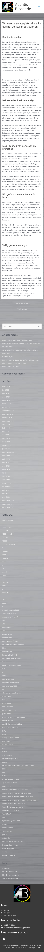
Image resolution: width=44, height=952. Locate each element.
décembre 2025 (8, 411)
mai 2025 (5, 435)
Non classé (7, 30)
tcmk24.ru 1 (6, 814)
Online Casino (7, 755)
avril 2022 (6, 497)
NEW (4, 731)
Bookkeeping (7, 651)
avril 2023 (6, 480)
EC (3, 689)
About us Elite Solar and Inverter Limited (17, 340)
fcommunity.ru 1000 (9, 696)
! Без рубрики (7, 520)
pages (4, 762)
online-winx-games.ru (10, 758)
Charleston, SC (7, 357)
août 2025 (6, 424)
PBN (4, 769)
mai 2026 (5, 393)
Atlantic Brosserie (23, 6)
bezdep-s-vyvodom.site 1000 (13, 644)
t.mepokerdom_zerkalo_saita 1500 (14, 803)
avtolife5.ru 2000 (8, 634)
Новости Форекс (8, 848)
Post (4, 772)
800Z (4, 603)
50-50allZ (5, 582)
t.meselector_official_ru (10, 810)
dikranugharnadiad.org (10, 682)
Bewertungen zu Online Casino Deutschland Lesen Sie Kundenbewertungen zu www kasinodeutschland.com (20, 363)
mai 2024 (5, 462)
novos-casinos (7, 745)
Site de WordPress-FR (10, 878)
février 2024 (6, 473)
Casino (4, 662)
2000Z (4, 555)
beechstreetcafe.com (10, 641)
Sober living (6, 786)
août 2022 (6, 490)
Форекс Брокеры (8, 855)
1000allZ (5, 531)
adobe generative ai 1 (10, 617)
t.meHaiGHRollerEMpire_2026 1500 (15, 790)
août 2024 (6, 459)
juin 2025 (5, 431)
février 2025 (6, 445)
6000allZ (5, 593)
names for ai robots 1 (10, 727)
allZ (3, 620)
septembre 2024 (8, 456)
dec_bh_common (8, 679)
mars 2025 (6, 442)
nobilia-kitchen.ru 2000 (10, 738)
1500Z (4, 541)
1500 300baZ (7, 534)
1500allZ (5, 537)
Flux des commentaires (10, 875)
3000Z (4, 572)
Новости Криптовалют (10, 845)
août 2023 (6, 476)
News (4, 734)
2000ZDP (5, 558)
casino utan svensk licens (11, 665)
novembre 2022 (8, 487)
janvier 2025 (6, 449)
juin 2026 (5, 390)
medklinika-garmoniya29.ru (12, 724)
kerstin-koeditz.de (8, 721)
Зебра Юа (6, 838)
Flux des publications (9, 871)
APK (3, 631)
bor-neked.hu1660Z (9, 655)
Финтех (5, 852)
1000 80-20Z (7, 527)
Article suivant (22, 309)
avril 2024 (6, 466)
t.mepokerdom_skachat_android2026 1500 (17, 797)
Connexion (6, 868)
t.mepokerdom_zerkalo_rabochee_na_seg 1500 (19, 800)
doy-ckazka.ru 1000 (9, 686)
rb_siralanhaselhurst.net (11, 779)
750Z (4, 600)
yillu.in (4, 834)
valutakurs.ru (7, 831)
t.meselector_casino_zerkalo (12, 807)
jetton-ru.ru (6, 714)
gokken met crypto (22, 62)
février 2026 (6, 404)
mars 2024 (6, 469)
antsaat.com (7, 627)
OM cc (4, 752)
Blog (4, 648)
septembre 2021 (8, 504)
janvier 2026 (7, 407)
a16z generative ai (9, 613)
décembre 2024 (8, 452)
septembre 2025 (8, 421)
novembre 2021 (8, 500)
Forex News (6, 703)
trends (4, 824)
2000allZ (5, 551)
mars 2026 (6, 400)
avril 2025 (6, 438)
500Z (4, 586)
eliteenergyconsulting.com (12, 693)
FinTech (5, 700)
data (4, 676)
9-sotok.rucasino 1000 (10, 610)
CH (3, 669)
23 (3, 562)
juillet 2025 (6, 428)
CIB (3, 672)
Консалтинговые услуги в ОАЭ (13, 841)
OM (3, 748)
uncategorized (7, 828)
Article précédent (22, 303)
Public (4, 776)
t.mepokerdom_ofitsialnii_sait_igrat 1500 (16, 793)
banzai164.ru (7, 638)
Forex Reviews (7, 707)
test (3, 817)
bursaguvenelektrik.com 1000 (13, 658)
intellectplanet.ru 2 (9, 710)
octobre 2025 (7, 417)
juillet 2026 (6, 386)
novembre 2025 (8, 414)
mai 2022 (5, 494)
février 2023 (6, 483)
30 (3, 568)
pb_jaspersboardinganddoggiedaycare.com (18, 765)
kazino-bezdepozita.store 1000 (13, 717)
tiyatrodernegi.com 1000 (11, 821)
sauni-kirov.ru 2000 (9, 783)
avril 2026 (6, 397)
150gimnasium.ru (8, 544)
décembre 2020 (8, 507)
